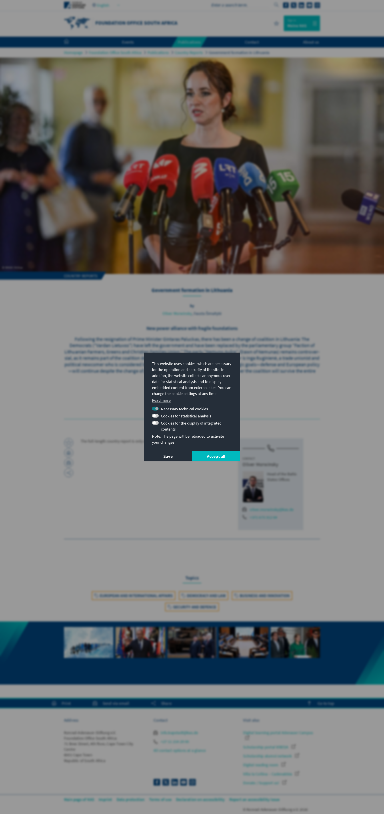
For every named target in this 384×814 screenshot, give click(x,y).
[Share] (68, 472)
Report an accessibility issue (254, 799)
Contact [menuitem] (252, 42)
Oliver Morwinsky (177, 313)
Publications (158, 52)
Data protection (131, 799)
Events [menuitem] (128, 42)
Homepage (73, 52)
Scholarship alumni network (268, 755)
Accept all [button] (216, 456)
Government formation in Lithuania (239, 52)
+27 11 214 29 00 (174, 741)
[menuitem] (71, 42)
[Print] (68, 452)
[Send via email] (68, 462)
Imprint (105, 799)
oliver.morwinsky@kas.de (272, 509)
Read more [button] (161, 400)
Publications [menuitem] (189, 42)
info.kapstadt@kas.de (179, 732)
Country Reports (189, 52)
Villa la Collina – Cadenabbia (268, 773)
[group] (88, 647)
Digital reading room (261, 764)
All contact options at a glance (180, 750)
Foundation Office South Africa (115, 52)
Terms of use (160, 799)
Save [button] (168, 456)
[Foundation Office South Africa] (77, 22)
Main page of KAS (79, 799)
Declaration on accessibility (200, 799)
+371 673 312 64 (263, 517)
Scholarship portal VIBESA (266, 747)
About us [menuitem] (311, 42)
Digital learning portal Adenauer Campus (278, 732)
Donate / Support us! (261, 782)
